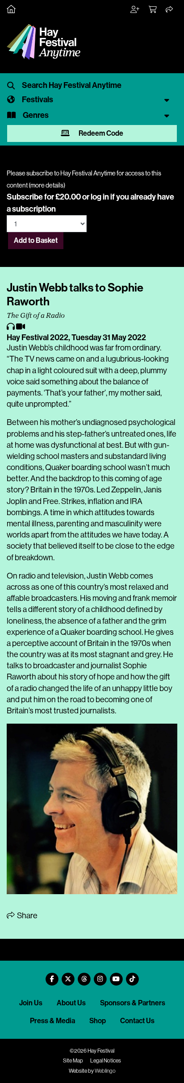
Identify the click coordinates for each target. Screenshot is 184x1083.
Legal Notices (105, 1061)
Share (27, 915)
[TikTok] (132, 975)
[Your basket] (153, 9)
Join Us (30, 1003)
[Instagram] (100, 975)
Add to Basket (36, 240)
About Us (71, 1003)
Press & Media (52, 1020)
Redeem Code (100, 133)
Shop (97, 1020)
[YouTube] (116, 975)
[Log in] (135, 9)
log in (100, 197)
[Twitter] (68, 975)
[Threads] (84, 975)
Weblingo (105, 1071)
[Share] (169, 9)
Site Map (73, 1061)
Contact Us (137, 1020)
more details (46, 185)
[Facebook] (52, 975)
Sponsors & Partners (132, 1003)
